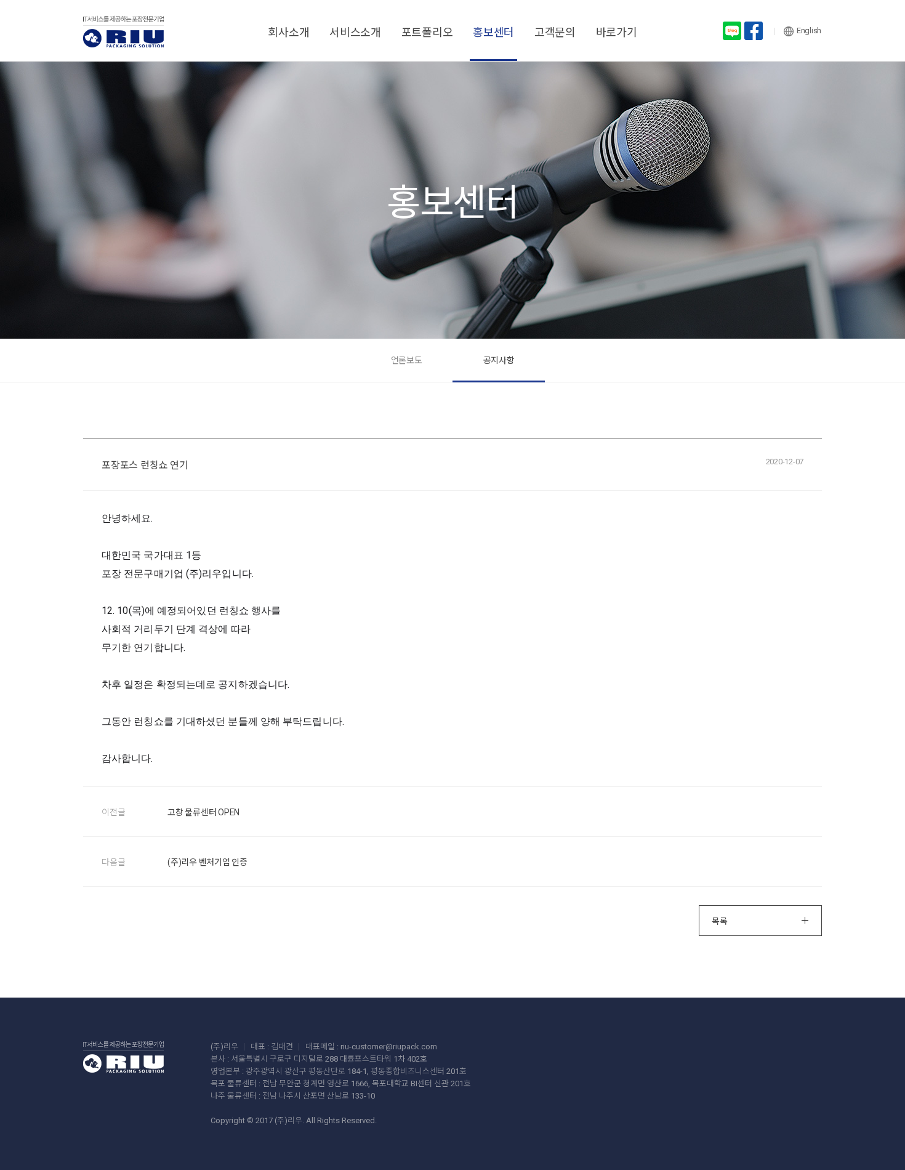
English (809, 30)
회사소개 (288, 32)
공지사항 (499, 360)
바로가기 (616, 32)
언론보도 (406, 360)
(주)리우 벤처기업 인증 (207, 862)
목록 (720, 921)
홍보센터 (493, 32)
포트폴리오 (427, 32)
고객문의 (555, 32)
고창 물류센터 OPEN (203, 812)
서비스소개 (355, 32)
